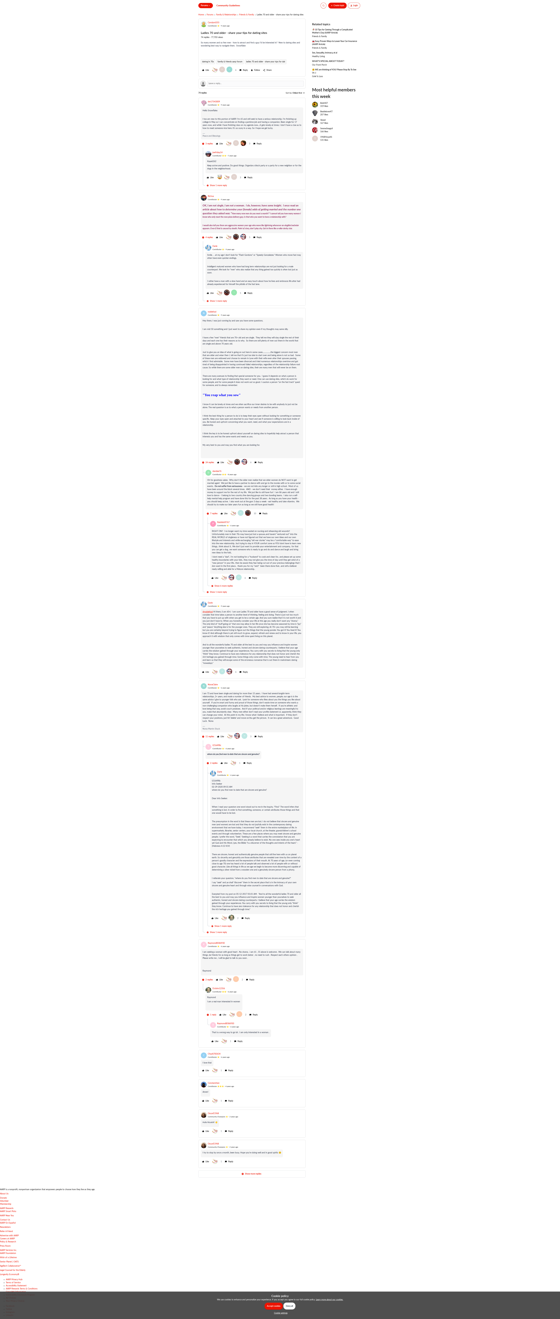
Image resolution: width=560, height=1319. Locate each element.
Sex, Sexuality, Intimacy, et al (324, 53)
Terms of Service (13, 1283)
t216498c (216, 745)
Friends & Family (246, 15)
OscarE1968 (213, 1113)
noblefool (212, 312)
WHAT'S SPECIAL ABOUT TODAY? (328, 61)
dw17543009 (214, 102)
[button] (337, 5)
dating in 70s (208, 62)
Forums (210, 15)
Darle (214, 246)
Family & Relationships (226, 15)
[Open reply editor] (252, 83)
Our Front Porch (319, 65)
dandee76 (216, 471)
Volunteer (4, 1201)
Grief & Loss (317, 76)
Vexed (323, 120)
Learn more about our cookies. (329, 1300)
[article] (252, 124)
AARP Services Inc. (8, 1250)
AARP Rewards (6, 1208)
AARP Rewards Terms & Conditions (21, 1289)
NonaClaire (213, 685)
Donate (3, 1198)
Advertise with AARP (9, 1236)
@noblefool (208, 612)
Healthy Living (318, 56)
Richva (211, 196)
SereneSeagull (326, 129)
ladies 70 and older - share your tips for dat (265, 62)
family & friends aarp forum (230, 62)
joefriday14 (217, 153)
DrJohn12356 (218, 989)
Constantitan (213, 1083)
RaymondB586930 (216, 943)
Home (201, 15)
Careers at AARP (7, 1239)
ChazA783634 (214, 1054)
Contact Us (5, 1220)
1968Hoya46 (326, 137)
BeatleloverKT (326, 112)
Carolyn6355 (213, 23)
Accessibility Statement (16, 1286)
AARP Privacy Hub (14, 1280)
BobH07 (324, 103)
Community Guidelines (228, 5)
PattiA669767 (223, 522)
